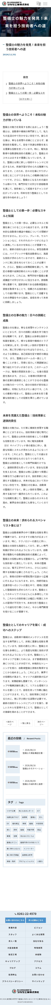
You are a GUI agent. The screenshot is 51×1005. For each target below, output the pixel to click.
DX (8, 823)
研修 (15, 830)
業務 (8, 836)
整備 (31, 823)
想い (8, 830)
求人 (40, 817)
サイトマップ (38, 981)
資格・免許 (11, 861)
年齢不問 (30, 830)
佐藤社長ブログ (13, 817)
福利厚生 (15, 823)
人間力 (39, 861)
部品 (39, 830)
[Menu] (45, 3)
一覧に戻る (25, 723)
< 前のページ (9, 723)
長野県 (24, 817)
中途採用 (39, 823)
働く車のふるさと (13, 848)
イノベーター (29, 848)
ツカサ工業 (11, 811)
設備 (22, 830)
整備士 (33, 817)
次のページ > (41, 723)
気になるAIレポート (26, 811)
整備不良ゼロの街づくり (29, 842)
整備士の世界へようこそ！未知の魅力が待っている (27, 85)
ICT (38, 811)
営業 (15, 836)
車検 (24, 823)
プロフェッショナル (26, 861)
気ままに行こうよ (27, 836)
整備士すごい (12, 842)
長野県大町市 (27, 855)
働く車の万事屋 (13, 855)
